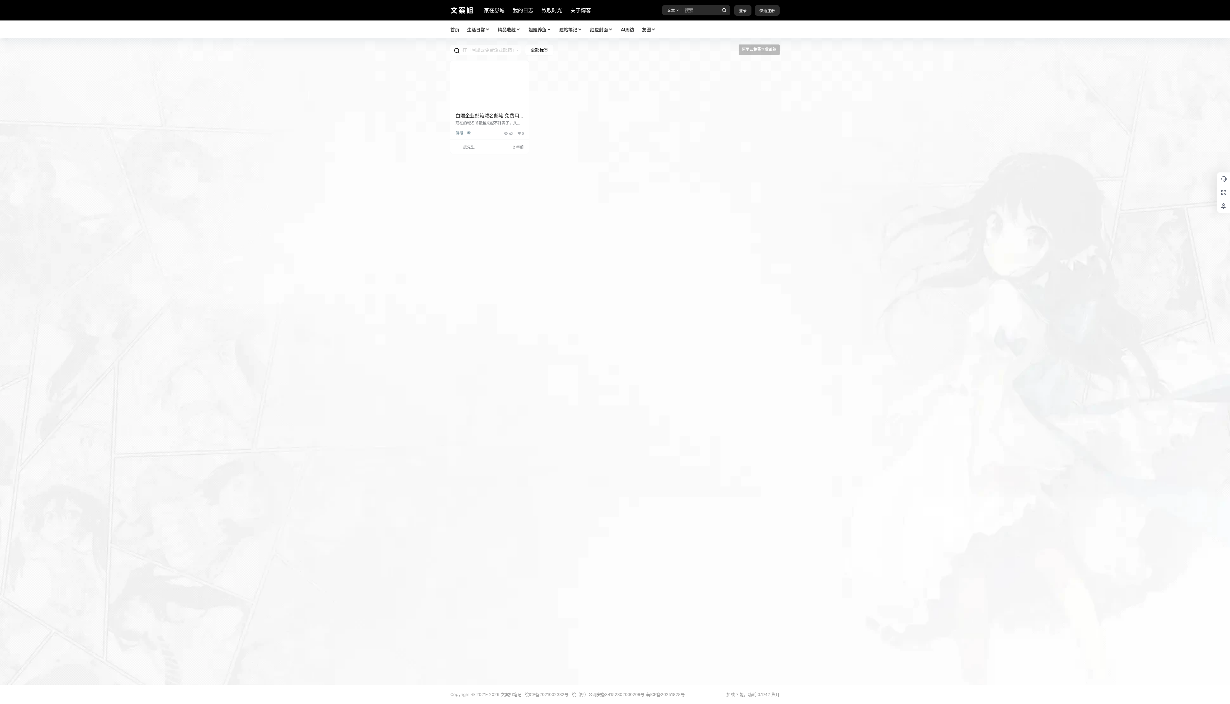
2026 (494, 694)
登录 (743, 10)
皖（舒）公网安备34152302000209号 (608, 694)
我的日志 (523, 10)
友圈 (646, 29)
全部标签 (539, 49)
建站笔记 (568, 29)
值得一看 (463, 133)
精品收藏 (507, 29)
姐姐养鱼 (537, 29)
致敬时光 (552, 10)
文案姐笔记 (510, 694)
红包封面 (599, 29)
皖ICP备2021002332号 (547, 694)
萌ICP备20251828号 (665, 694)
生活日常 (476, 29)
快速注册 (767, 10)
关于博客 (580, 10)
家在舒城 (494, 10)
